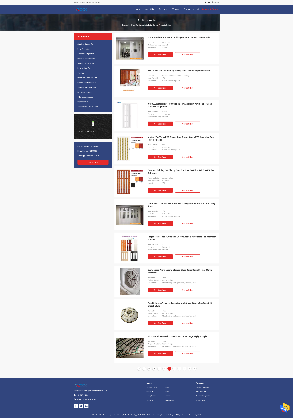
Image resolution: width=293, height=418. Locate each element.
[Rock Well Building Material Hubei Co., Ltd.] (81, 9)
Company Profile (151, 387)
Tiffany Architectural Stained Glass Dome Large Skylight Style (177, 336)
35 (179, 369)
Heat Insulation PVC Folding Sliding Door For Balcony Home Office (179, 70)
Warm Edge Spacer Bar (85, 63)
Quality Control (151, 396)
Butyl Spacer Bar (83, 49)
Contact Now (93, 162)
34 (174, 369)
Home (124, 25)
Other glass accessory (85, 97)
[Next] (189, 369)
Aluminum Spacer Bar (85, 44)
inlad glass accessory (85, 92)
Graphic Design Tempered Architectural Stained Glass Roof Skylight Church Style (180, 304)
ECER (199, 415)
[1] (139, 369)
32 (164, 369)
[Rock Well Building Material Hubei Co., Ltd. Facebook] (202, 2)
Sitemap (168, 396)
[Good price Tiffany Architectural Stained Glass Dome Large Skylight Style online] (130, 348)
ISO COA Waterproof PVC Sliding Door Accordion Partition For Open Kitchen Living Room (180, 105)
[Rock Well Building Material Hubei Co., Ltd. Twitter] (205, 2)
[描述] (198, 9)
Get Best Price (160, 55)
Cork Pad (80, 73)
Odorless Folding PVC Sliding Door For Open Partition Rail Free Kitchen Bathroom (181, 171)
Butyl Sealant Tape (84, 68)
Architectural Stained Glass (87, 107)
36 (184, 369)
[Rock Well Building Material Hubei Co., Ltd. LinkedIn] (209, 2)
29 (149, 369)
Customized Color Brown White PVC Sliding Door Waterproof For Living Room (181, 204)
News (167, 387)
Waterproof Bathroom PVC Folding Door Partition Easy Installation (179, 37)
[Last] (195, 369)
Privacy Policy (169, 400)
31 (159, 369)
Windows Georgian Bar (85, 54)
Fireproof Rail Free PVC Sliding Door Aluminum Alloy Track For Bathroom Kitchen (182, 238)
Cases (167, 391)
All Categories (200, 400)
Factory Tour (150, 391)
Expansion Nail (82, 102)
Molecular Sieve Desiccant (87, 78)
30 (154, 369)
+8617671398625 (92, 156)
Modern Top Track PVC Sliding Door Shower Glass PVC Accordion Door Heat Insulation (181, 138)
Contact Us (149, 400)
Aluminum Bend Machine (86, 87)
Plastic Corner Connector (86, 83)
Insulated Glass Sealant (86, 58)
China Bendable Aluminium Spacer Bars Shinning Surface (110, 415)
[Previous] (144, 369)
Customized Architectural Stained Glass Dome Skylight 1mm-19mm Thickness (180, 271)
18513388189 (94, 151)
